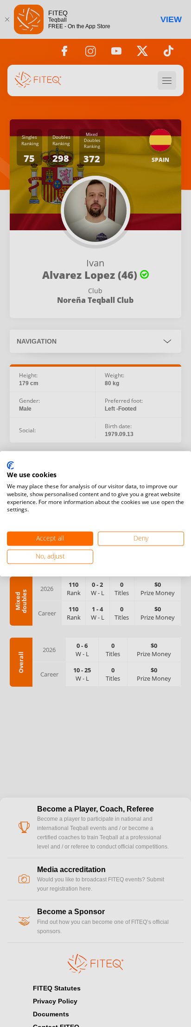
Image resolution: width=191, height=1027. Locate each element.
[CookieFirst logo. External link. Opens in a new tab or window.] (10, 465)
